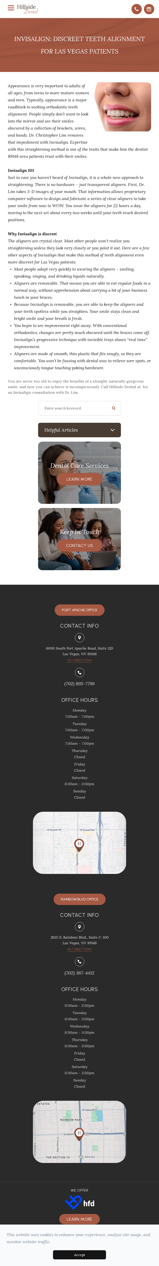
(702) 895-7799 (79, 683)
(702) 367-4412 (79, 973)
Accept (79, 1255)
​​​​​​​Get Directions (79, 660)
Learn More (79, 479)
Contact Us (79, 545)
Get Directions (79, 949)
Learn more (79, 1219)
